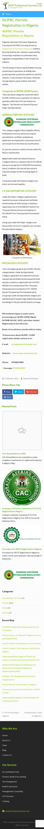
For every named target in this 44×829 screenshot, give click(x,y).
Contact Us (7, 755)
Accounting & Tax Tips (11, 598)
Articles (5, 603)
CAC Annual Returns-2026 (14, 453)
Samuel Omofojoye (30, 378)
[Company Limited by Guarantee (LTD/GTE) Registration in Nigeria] (22, 487)
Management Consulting (12, 791)
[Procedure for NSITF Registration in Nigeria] (22, 535)
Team (4, 745)
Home (4, 735)
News (4, 608)
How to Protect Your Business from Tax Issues (21, 643)
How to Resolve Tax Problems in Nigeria (19, 684)
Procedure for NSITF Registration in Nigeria (22, 549)
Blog (4, 750)
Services (5, 612)
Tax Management (9, 781)
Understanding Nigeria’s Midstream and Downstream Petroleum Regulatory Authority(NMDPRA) (19, 668)
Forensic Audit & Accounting (14, 776)
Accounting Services (10, 772)
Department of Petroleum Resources (17, 49)
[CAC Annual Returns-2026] (22, 430)
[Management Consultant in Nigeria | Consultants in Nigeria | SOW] (22, 5)
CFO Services (8, 796)
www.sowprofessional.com (24, 353)
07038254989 (19, 368)
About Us (6, 740)
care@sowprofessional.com (24, 344)
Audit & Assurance (10, 786)
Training (5, 801)
